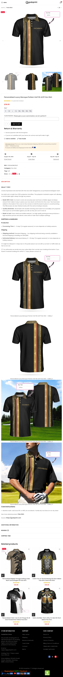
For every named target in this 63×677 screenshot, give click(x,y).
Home (3, 7)
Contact (24, 646)
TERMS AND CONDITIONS (50, 646)
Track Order (25, 643)
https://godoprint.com (13, 518)
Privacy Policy (47, 637)
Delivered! (56, 159)
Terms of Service (48, 640)
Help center (25, 634)
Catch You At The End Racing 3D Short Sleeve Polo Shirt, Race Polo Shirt (47, 579)
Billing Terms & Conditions (51, 643)
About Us (46, 634)
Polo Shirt (9, 7)
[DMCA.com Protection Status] (47, 673)
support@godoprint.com (8, 650)
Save (3, 12)
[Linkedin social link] (17, 174)
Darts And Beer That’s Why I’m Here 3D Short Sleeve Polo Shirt (47, 619)
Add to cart (16, 124)
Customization (8, 116)
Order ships (31, 159)
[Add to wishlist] (28, 549)
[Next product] (61, 7)
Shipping (24, 637)
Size (5, 108)
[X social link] (11, 174)
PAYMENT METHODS (49, 649)
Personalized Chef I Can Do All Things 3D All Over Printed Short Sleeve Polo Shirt (16, 619)
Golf (8, 171)
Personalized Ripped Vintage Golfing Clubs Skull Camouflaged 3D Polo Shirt (16, 579)
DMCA (24, 649)
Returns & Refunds (27, 640)
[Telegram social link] (19, 174)
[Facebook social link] (9, 174)
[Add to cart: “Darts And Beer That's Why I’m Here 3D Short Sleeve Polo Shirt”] (33, 614)
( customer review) (17, 101)
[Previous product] (57, 7)
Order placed (7, 159)
